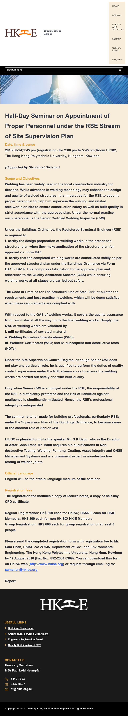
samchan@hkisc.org (21, 570)
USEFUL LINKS (116, 49)
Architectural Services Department (28, 634)
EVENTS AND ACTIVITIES (118, 27)
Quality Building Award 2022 (24, 645)
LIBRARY (116, 38)
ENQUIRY (117, 59)
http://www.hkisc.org (46, 564)
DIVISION (117, 15)
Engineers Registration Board (25, 639)
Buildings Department (21, 628)
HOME (115, 6)
